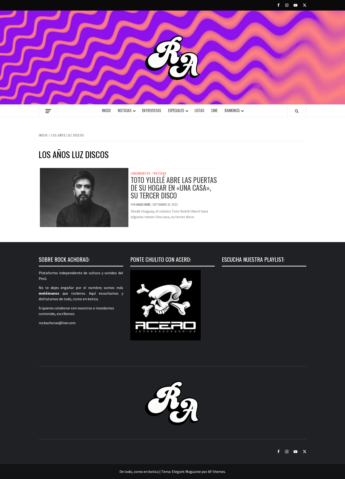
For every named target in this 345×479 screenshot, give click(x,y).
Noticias (124, 110)
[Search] (297, 111)
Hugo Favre (143, 204)
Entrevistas (151, 110)
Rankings (232, 110)
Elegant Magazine (186, 471)
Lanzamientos (140, 173)
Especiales (176, 110)
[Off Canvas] (48, 111)
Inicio (106, 110)
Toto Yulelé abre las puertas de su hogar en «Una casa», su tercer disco (174, 188)
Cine (214, 110)
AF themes (216, 471)
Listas (199, 110)
